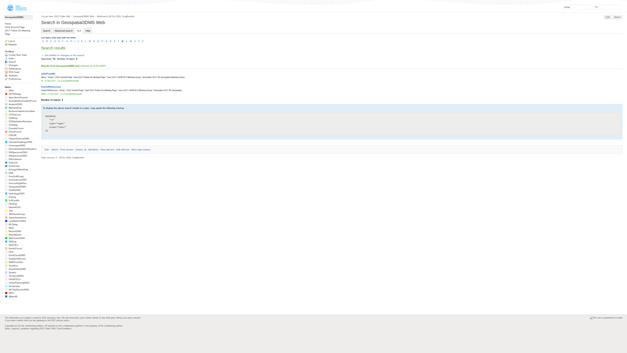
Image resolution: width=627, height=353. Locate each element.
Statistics (13, 75)
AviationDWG (15, 104)
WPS (11, 293)
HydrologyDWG (16, 193)
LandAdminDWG (17, 221)
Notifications (14, 68)
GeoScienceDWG (17, 179)
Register (12, 44)
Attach (617, 17)
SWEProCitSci (15, 262)
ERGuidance (15, 159)
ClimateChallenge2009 (20, 142)
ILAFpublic (14, 200)
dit (47, 149)
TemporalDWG (16, 276)
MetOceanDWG (16, 238)
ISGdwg (12, 203)
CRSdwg (13, 125)
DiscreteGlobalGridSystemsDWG (25, 149)
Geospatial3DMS (14, 17)
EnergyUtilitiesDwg (18, 169)
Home (8, 23)
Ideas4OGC (14, 207)
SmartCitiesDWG (17, 269)
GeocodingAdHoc (17, 183)
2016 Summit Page (15, 27)
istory (79, 149)
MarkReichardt (72, 81)
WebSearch (102, 16)
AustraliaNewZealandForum (23, 101)
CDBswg (12, 118)
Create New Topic (17, 55)
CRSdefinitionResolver (20, 121)
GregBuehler (128, 16)
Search (46, 30)
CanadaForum (16, 128)
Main (11, 228)
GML (11, 173)
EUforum (13, 162)
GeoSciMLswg (16, 176)
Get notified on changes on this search (64, 55)
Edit (608, 17)
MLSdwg (13, 224)
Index (11, 58)
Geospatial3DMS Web (83, 16)
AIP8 (11, 90)
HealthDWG (14, 190)
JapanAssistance (17, 217)
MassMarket (14, 234)
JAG (10, 210)
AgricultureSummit (18, 97)
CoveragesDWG (16, 145)
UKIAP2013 (14, 279)
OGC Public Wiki (62, 16)
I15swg (12, 197)
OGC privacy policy (60, 320)
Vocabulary (14, 286)
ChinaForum (15, 131)
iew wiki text (107, 149)
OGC (11, 252)
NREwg (12, 241)
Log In (11, 41)
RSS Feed (13, 72)
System (12, 272)
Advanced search (64, 30)
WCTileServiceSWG (18, 289)
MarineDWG (14, 231)
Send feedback (64, 328)
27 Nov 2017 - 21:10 (56, 94)
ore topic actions (140, 149)
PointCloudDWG (16, 255)
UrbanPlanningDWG (19, 282)
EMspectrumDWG (17, 155)
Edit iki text (122, 149)
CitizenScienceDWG (18, 138)
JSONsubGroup (16, 214)
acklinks (93, 149)
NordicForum (15, 248)
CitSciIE (12, 135)
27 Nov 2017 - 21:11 (54, 81)
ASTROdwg (14, 94)
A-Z (79, 30)
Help (88, 30)
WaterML (13, 296)
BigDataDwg (14, 107)
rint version (66, 149)
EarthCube (14, 166)
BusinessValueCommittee (21, 111)
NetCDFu (13, 245)
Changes (13, 65)
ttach (55, 149)
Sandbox (13, 265)
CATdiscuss (14, 114)
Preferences (14, 79)
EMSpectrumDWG (18, 152)
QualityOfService (17, 258)
